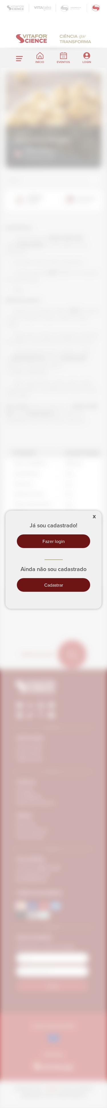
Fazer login (54, 541)
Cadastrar (53, 585)
